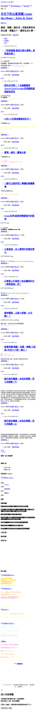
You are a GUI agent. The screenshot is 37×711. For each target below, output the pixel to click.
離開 (10, 708)
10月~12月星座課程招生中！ (17, 119)
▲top (2, 78)
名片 (5, 43)
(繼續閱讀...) (4, 67)
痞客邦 (12, 71)
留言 (16, 71)
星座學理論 (15, 75)
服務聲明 (20, 686)
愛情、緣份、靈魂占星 (15, 152)
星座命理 (15, 35)
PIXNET (9, 685)
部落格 (6, 41)
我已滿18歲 (4, 708)
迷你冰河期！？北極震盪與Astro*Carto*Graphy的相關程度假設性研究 (19, 88)
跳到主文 (3, 23)
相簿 (5, 38)
